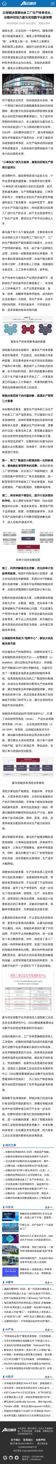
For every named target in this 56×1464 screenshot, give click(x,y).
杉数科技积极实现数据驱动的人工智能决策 (28, 1198)
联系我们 (28, 1440)
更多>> (48, 1207)
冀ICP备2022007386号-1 (22, 1443)
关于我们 (15, 1440)
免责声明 (40, 1440)
